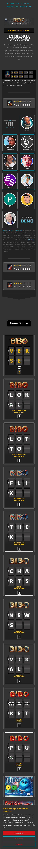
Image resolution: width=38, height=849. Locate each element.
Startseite (13, 3)
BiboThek (26, 6)
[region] (19, 827)
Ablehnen (19, 844)
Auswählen (19, 839)
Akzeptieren (19, 833)
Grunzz (25, 3)
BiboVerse (12, 6)
